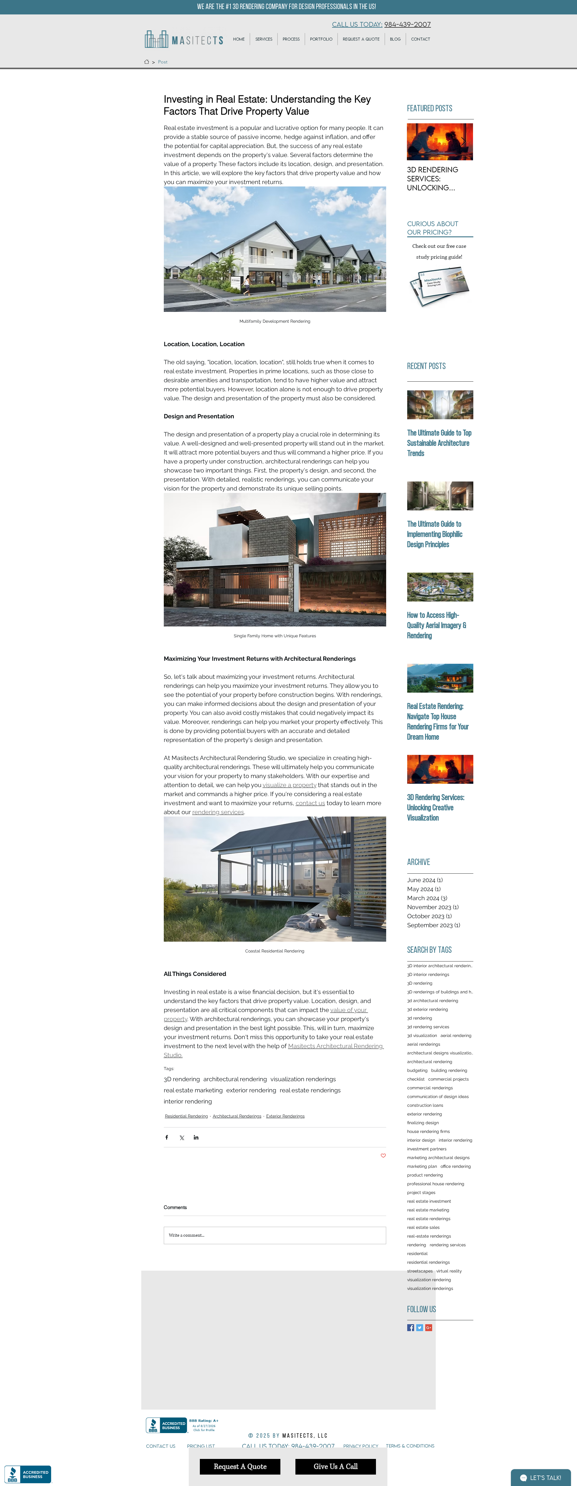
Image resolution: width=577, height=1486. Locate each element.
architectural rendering (235, 1079)
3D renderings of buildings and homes (440, 991)
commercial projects (448, 1079)
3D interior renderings (428, 974)
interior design (421, 1140)
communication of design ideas (438, 1096)
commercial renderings (430, 1087)
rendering (416, 1244)
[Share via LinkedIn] (196, 1137)
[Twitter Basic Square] (419, 1327)
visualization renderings (303, 1079)
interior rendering (188, 1101)
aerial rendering (456, 1035)
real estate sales (423, 1227)
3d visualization (422, 1035)
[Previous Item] (416, 141)
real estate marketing (193, 1090)
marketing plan (422, 1166)
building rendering (449, 1070)
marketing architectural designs (438, 1157)
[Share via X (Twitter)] (181, 1137)
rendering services (448, 1244)
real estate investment (429, 1201)
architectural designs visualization (440, 1053)
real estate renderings (310, 1090)
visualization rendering (429, 1279)
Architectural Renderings (237, 1116)
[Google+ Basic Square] (428, 1327)
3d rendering (419, 1018)
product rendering (425, 1175)
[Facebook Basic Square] (410, 1327)
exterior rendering (251, 1090)
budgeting (417, 1070)
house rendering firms (428, 1131)
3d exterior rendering (427, 1009)
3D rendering (182, 1079)
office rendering (456, 1166)
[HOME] (146, 61)
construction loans (425, 1105)
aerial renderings (423, 1044)
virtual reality (449, 1271)
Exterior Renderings (285, 1116)
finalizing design (423, 1122)
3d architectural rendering (432, 1000)
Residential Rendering (186, 1116)
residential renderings (428, 1262)
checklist (416, 1079)
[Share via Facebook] (166, 1137)
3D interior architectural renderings (440, 965)
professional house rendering (435, 1183)
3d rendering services (428, 1026)
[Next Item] (463, 141)
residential (417, 1253)
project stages (421, 1192)
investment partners (427, 1148)
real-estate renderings (429, 1236)
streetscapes (420, 1271)
